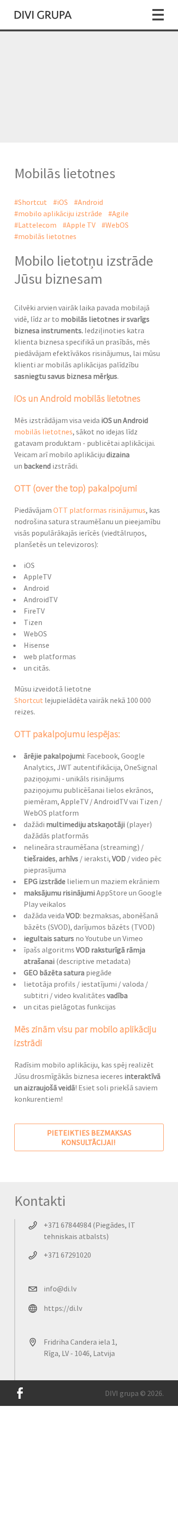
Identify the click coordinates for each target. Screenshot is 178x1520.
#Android (88, 202)
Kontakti (40, 1201)
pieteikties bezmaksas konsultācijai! (89, 1137)
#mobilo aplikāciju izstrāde (58, 213)
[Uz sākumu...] (43, 14)
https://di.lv (63, 1308)
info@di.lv (60, 1288)
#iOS (60, 202)
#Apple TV (79, 225)
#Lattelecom (35, 225)
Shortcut (29, 700)
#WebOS (115, 225)
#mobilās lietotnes (45, 236)
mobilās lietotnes (43, 431)
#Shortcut (30, 202)
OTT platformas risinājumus (99, 510)
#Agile (118, 213)
